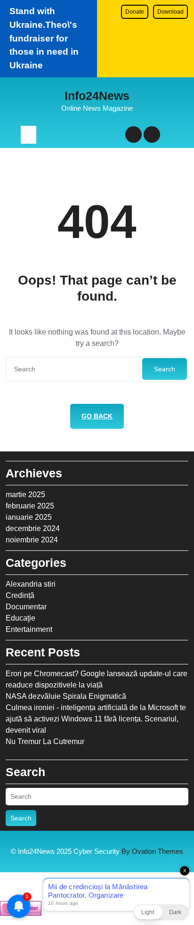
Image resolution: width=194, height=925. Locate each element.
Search (164, 369)
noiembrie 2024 (32, 540)
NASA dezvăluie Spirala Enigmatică (66, 696)
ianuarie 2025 (29, 517)
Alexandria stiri (31, 584)
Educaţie (20, 618)
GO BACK (97, 416)
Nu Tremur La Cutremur (45, 741)
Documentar (26, 607)
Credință (20, 595)
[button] (161, 912)
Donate (134, 11)
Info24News (97, 95)
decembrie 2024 (33, 528)
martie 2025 (25, 495)
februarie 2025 (30, 506)
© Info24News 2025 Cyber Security (97, 851)
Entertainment (29, 629)
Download (170, 11)
